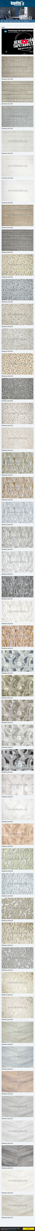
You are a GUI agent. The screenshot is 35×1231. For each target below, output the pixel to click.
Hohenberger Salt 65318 (7, 623)
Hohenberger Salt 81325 (7, 1118)
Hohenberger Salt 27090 (7, 79)
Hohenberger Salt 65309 (7, 400)
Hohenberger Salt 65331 (7, 945)
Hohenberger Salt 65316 (7, 574)
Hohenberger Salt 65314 (7, 524)
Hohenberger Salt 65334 (7, 1019)
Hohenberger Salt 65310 (7, 425)
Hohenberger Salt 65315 (7, 549)
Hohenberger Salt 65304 (7, 277)
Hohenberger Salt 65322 (7, 722)
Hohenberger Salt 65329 (7, 895)
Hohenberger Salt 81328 (7, 1192)
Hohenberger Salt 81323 (7, 1069)
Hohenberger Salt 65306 (7, 326)
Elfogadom (28, 1228)
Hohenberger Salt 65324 (7, 772)
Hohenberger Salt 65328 (7, 871)
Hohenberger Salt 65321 (7, 697)
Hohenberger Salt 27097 (7, 252)
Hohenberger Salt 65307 (7, 351)
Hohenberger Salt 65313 (7, 499)
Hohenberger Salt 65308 (7, 376)
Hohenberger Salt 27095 (7, 202)
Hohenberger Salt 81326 (7, 1143)
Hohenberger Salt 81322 (7, 1044)
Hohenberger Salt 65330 (7, 920)
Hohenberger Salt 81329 (7, 1217)
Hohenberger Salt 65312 (7, 475)
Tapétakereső (26, 21)
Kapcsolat (11, 21)
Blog (22, 21)
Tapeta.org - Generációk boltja (17, 3)
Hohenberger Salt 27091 (7, 103)
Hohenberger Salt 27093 (7, 153)
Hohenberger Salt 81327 (7, 1168)
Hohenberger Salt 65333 (7, 994)
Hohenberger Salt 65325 (7, 796)
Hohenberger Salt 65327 (7, 846)
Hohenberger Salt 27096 (7, 227)
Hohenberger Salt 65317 (7, 598)
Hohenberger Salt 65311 (7, 450)
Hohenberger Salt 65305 (7, 301)
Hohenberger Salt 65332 (7, 970)
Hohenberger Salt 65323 (7, 747)
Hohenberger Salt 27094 (7, 178)
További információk (12, 1229)
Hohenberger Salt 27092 (7, 128)
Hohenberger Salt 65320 (7, 673)
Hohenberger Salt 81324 (7, 1093)
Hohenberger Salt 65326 (7, 821)
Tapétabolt (6, 21)
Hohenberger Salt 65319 (7, 648)
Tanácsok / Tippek (16, 21)
